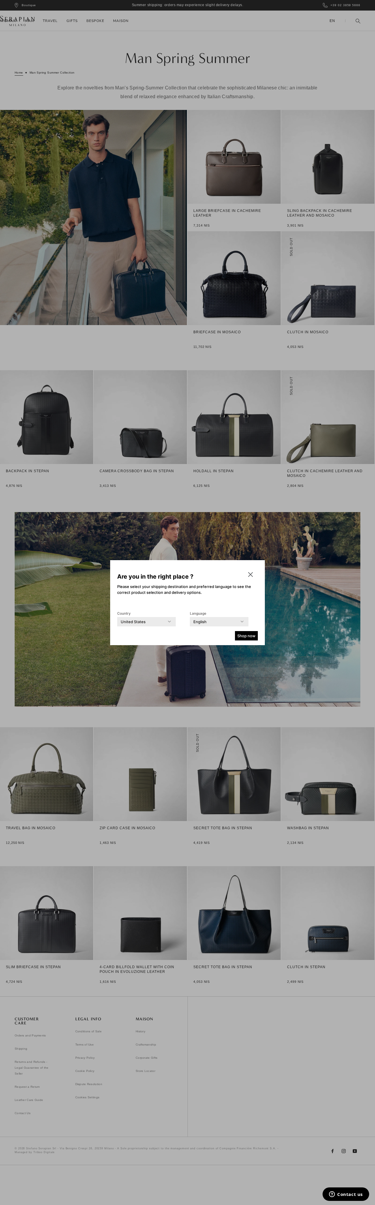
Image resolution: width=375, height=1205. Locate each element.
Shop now (246, 635)
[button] (250, 574)
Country (124, 613)
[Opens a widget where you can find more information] (346, 1194)
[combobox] (133, 622)
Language (198, 613)
